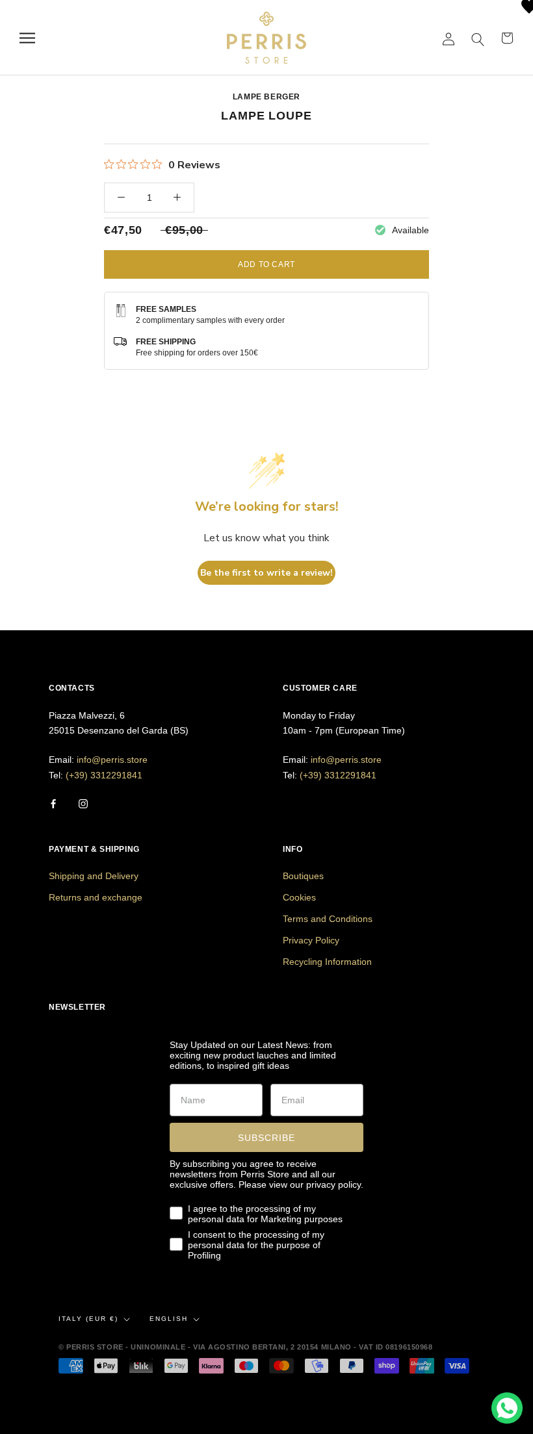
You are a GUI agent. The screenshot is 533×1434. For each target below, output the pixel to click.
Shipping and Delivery (93, 876)
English (169, 1318)
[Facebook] (53, 803)
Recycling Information (327, 961)
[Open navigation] (27, 38)
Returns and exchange (95, 897)
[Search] (478, 38)
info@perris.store (112, 759)
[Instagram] (83, 803)
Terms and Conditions (327, 919)
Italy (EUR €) (88, 1318)
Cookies (299, 897)
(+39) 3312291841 (104, 775)
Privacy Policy (311, 940)
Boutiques (303, 876)
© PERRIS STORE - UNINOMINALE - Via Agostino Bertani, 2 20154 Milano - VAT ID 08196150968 (245, 1347)
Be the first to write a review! (266, 573)
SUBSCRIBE (266, 1138)
